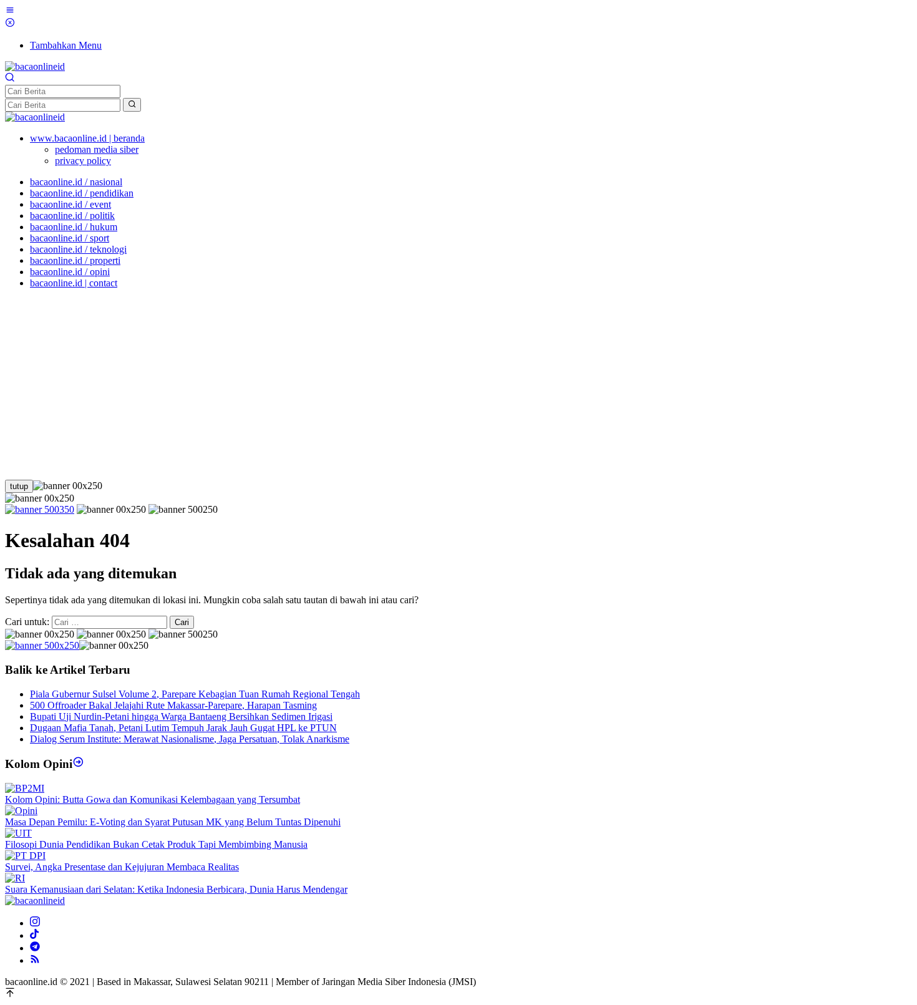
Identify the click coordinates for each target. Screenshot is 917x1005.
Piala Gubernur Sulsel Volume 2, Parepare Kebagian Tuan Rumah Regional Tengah (195, 694)
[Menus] (10, 11)
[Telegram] (35, 948)
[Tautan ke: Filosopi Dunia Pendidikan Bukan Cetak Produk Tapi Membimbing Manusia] (18, 833)
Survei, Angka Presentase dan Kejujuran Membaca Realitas (122, 867)
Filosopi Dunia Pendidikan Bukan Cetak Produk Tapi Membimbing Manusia (156, 844)
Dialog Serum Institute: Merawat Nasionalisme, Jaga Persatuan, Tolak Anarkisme (189, 739)
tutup (19, 486)
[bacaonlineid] (35, 66)
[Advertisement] (458, 386)
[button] (132, 105)
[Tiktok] (34, 935)
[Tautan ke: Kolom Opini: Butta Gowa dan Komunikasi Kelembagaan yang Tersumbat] (24, 788)
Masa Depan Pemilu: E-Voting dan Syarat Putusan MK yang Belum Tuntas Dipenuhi (173, 822)
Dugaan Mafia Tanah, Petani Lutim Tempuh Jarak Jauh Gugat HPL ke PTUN (183, 727)
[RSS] (35, 960)
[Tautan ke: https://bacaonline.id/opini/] (78, 763)
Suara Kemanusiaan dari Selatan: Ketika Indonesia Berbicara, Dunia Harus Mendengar (176, 889)
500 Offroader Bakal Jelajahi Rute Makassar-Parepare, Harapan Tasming (173, 705)
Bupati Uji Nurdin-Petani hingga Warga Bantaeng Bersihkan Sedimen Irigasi (181, 716)
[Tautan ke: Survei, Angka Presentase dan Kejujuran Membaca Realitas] (25, 855)
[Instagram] (35, 923)
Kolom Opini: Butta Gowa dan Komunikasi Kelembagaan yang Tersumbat (152, 799)
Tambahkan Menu (66, 45)
